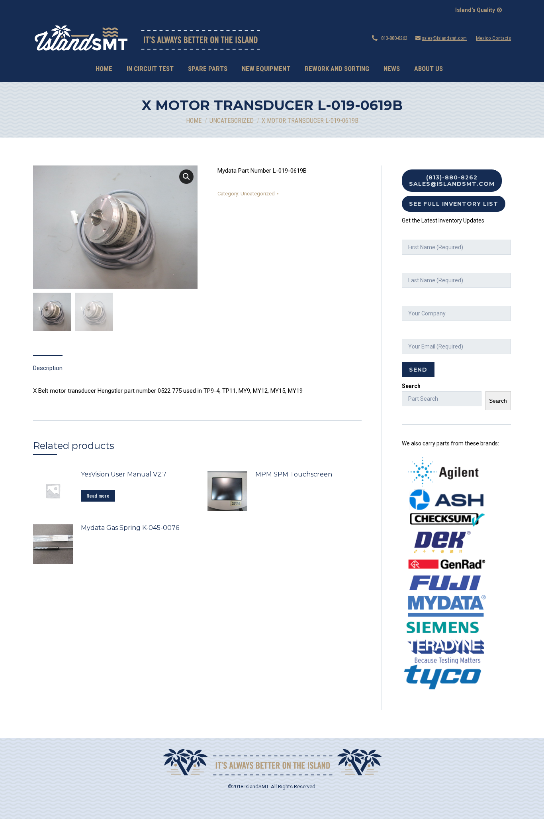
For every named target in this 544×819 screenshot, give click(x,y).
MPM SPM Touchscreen (293, 474)
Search (411, 386)
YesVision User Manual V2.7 (123, 474)
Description (48, 368)
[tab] (48, 364)
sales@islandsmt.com (444, 38)
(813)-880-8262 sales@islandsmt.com (452, 180)
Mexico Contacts (493, 38)
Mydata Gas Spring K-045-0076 (130, 528)
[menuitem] (104, 69)
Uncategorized (258, 194)
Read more (98, 496)
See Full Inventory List (453, 203)
